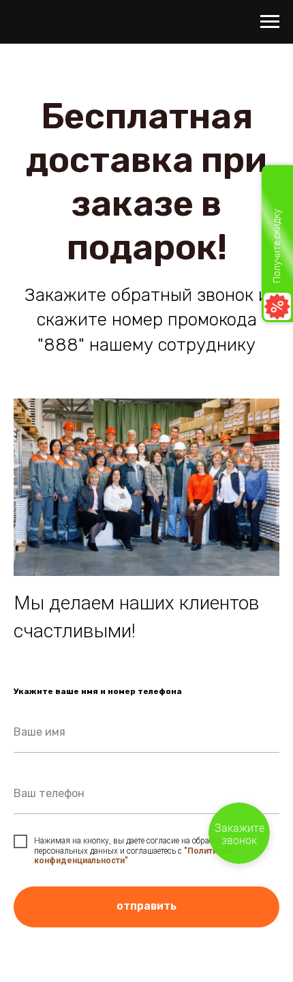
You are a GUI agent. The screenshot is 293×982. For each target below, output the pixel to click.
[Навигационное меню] (269, 22)
